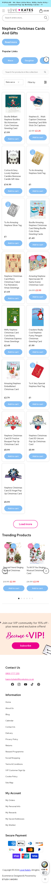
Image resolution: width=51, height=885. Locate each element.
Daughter (29, 60)
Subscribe (25, 645)
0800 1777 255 (12, 673)
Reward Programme (14, 751)
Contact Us (10, 727)
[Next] (46, 571)
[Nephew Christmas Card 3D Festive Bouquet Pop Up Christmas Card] (13, 423)
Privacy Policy (11, 739)
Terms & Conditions (14, 764)
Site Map (9, 782)
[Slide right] (46, 59)
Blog (7, 714)
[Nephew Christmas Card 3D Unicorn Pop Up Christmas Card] (38, 423)
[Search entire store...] (46, 18)
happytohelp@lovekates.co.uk (19, 679)
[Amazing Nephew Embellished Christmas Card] (13, 370)
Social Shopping (12, 758)
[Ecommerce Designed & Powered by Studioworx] (10, 879)
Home (8, 702)
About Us (9, 708)
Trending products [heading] (16, 535)
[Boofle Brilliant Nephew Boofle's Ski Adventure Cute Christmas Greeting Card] (13, 104)
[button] (4, 11)
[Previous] (5, 571)
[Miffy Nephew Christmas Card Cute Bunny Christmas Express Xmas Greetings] (13, 317)
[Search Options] (46, 72)
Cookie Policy (11, 776)
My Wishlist (10, 825)
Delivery (9, 733)
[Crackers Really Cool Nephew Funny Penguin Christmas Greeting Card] (38, 317)
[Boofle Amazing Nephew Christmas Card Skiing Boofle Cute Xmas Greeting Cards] (38, 209)
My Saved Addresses (14, 819)
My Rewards (10, 812)
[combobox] (25, 18)
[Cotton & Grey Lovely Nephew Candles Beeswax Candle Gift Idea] (13, 157)
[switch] (44, 872)
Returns (8, 745)
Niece (10, 60)
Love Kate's (25, 870)
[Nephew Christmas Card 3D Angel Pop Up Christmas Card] (13, 475)
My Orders (10, 800)
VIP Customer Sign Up (15, 770)
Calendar (9, 720)
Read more (11, 42)
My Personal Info (12, 806)
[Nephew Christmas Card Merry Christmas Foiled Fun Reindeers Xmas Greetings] (13, 263)
